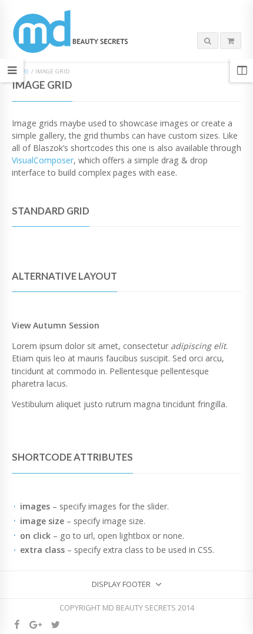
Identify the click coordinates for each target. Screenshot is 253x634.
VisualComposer (43, 160)
